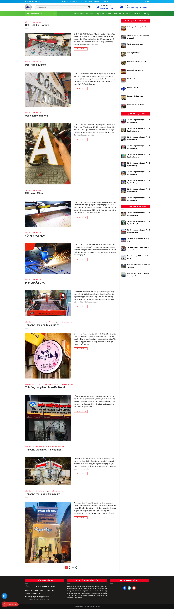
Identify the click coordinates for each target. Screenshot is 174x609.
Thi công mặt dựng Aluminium (42, 494)
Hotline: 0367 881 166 (33, 593)
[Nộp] (89, 7)
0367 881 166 (36, 1)
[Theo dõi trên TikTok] (146, 1)
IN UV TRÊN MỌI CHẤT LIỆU (65, 322)
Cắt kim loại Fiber (35, 235)
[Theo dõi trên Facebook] (144, 1)
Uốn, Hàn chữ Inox (35, 64)
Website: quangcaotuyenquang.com (37, 600)
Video (128, 14)
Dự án (108, 14)
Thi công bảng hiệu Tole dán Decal (45, 387)
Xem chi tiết (81, 49)
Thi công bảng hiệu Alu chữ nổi (43, 449)
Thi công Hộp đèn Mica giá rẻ (42, 325)
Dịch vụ (100, 14)
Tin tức (137, 14)
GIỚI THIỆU (90, 14)
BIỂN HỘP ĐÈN (36, 322)
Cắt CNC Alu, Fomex (37, 25)
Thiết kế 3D (119, 14)
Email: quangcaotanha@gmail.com (37, 596)
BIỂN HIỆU (28, 322)
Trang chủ (79, 14)
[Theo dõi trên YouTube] (148, 1)
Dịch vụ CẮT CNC (35, 282)
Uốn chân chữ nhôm (36, 115)
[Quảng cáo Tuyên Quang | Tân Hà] (28, 7)
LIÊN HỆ (146, 14)
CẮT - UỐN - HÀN (30, 22)
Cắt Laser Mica (34, 193)
